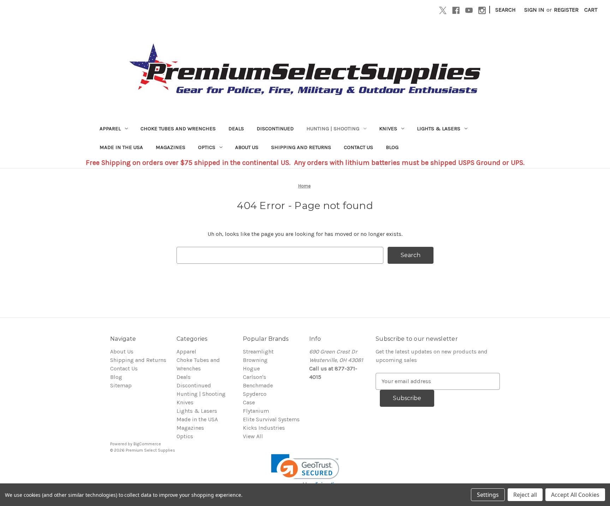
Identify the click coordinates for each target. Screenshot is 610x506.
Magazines (170, 147)
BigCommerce (147, 443)
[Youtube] (469, 10)
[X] (443, 10)
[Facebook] (456, 10)
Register (566, 9)
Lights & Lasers (438, 128)
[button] (305, 471)
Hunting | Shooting (332, 128)
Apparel (110, 128)
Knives (388, 128)
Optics (206, 147)
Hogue (251, 368)
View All (253, 436)
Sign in (534, 9)
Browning (255, 360)
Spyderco (255, 394)
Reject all (525, 495)
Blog (392, 147)
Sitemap (121, 385)
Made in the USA (121, 147)
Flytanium (256, 410)
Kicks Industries (264, 427)
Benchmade (258, 385)
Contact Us (358, 147)
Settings (488, 495)
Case (249, 402)
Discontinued (275, 128)
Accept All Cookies (575, 495)
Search (505, 9)
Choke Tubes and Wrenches (178, 128)
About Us (246, 147)
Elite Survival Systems (271, 419)
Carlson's (254, 377)
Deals (236, 128)
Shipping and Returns (301, 147)
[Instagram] (482, 10)
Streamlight (258, 351)
